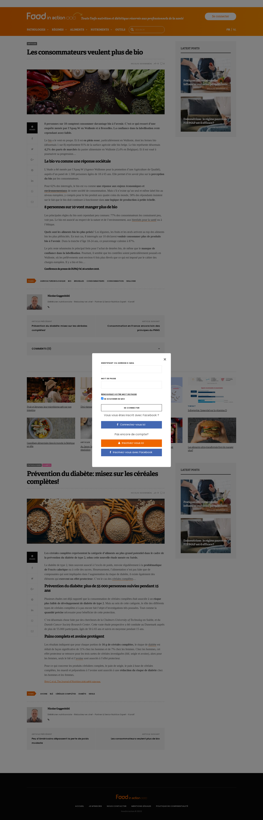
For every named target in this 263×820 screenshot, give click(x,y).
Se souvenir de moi (114, 398)
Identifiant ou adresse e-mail (117, 363)
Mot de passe (108, 379)
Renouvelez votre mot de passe (119, 394)
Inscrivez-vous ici (132, 443)
